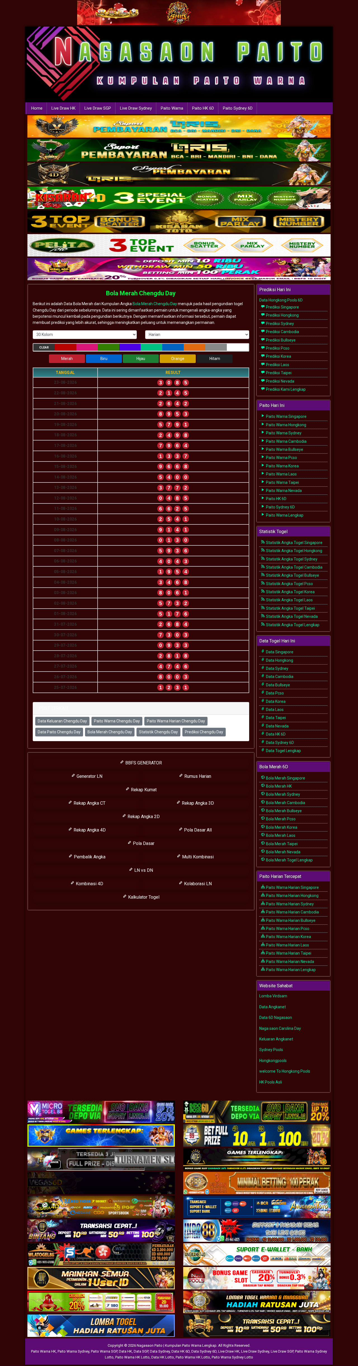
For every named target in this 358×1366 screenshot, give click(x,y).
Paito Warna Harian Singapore (292, 887)
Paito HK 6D (203, 108)
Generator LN (89, 776)
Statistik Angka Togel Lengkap (292, 625)
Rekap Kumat (143, 789)
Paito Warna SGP (104, 1351)
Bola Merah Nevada (282, 852)
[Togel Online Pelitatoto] (179, 246)
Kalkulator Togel (143, 897)
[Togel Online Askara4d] (101, 1207)
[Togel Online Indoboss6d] (257, 1112)
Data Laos (274, 709)
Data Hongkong (279, 660)
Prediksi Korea (278, 356)
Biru (103, 358)
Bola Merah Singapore (285, 778)
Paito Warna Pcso (281, 457)
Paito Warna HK (43, 1351)
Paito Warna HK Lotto (132, 1357)
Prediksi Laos (277, 364)
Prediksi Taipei (278, 373)
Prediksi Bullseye (280, 340)
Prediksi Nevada (279, 381)
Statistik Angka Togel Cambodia (293, 567)
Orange (177, 358)
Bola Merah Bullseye (283, 811)
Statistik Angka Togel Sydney (291, 559)
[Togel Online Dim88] (179, 151)
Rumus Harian (197, 776)
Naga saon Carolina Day (280, 1028)
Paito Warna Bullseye (284, 449)
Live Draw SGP (97, 108)
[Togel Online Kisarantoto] (179, 222)
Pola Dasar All (197, 830)
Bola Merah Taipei (281, 844)
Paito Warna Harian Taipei (288, 953)
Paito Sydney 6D (238, 108)
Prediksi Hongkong (282, 315)
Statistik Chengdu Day (158, 732)
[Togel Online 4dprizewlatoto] (101, 1278)
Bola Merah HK (278, 786)
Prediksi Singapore (282, 307)
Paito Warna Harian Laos (287, 945)
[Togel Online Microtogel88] (101, 1112)
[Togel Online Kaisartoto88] (101, 1302)
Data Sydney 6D (279, 742)
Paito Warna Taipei (282, 482)
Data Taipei (275, 717)
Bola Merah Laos (280, 835)
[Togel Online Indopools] (257, 1278)
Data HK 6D (275, 734)
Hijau (140, 358)
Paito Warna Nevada (283, 490)
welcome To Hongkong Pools (284, 1071)
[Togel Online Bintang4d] (101, 1231)
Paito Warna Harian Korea (288, 936)
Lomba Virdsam (273, 996)
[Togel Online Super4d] (179, 174)
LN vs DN (143, 870)
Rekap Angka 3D (197, 803)
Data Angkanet (272, 1007)
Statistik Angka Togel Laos (289, 600)
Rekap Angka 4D (89, 830)
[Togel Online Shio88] (257, 1302)
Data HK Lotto (162, 1357)
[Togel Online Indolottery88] (257, 1231)
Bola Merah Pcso (280, 819)
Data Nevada (277, 726)
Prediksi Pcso (277, 348)
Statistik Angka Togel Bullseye (292, 575)
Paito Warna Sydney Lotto (232, 1357)
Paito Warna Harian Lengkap (290, 969)
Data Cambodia (279, 676)
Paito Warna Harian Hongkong (292, 895)
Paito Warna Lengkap (284, 515)
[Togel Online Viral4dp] (179, 269)
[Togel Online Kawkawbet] (101, 1159)
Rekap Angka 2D (143, 816)
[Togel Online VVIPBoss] (179, 127)
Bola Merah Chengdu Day (141, 293)
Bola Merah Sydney (282, 794)
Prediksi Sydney (279, 323)
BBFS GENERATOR (143, 763)
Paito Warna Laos (281, 474)
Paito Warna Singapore (286, 416)
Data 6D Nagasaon (275, 1017)
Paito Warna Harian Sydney (289, 904)
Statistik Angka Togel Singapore (293, 542)
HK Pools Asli (270, 1082)
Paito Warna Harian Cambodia (292, 912)
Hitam (214, 358)
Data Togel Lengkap (283, 750)
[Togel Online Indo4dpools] (101, 1326)
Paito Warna (172, 108)
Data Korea (275, 701)
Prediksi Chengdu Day (204, 732)
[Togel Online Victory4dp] (101, 1136)
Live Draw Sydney (136, 108)
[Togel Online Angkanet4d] (257, 1254)
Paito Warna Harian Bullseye (290, 920)
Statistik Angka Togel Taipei (290, 608)
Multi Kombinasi (197, 856)
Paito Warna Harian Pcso (287, 928)
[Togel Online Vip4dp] (257, 1159)
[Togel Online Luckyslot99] (257, 1136)
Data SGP (141, 1351)
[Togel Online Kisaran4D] (179, 198)
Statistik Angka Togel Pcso (289, 583)
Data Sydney (276, 668)
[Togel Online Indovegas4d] (257, 1326)
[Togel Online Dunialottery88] (257, 1183)
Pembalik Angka (89, 856)
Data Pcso (274, 693)
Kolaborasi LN (197, 883)
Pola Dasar (143, 843)
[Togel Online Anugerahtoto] (257, 1207)
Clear (44, 347)
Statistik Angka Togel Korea (290, 592)
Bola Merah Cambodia (285, 802)
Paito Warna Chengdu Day (117, 721)
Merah (67, 358)
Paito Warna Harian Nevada (289, 961)
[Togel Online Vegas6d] (101, 1183)
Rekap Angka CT (88, 803)
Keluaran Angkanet (276, 1039)
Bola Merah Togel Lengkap (289, 860)
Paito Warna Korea (282, 466)
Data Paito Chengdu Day (59, 732)
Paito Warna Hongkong (285, 425)
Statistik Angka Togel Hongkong (293, 550)
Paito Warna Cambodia (286, 441)
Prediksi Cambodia (282, 331)
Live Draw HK (63, 108)
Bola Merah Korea (281, 827)
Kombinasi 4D (89, 883)
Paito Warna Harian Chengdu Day (176, 721)
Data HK (125, 1351)
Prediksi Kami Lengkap (285, 389)
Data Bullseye (277, 685)
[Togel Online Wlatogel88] (101, 1254)
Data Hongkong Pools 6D (281, 300)
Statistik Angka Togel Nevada (291, 616)
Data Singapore (279, 652)
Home (37, 108)
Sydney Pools (271, 1049)
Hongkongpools (273, 1060)
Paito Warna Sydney (283, 433)
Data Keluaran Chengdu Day (62, 721)
